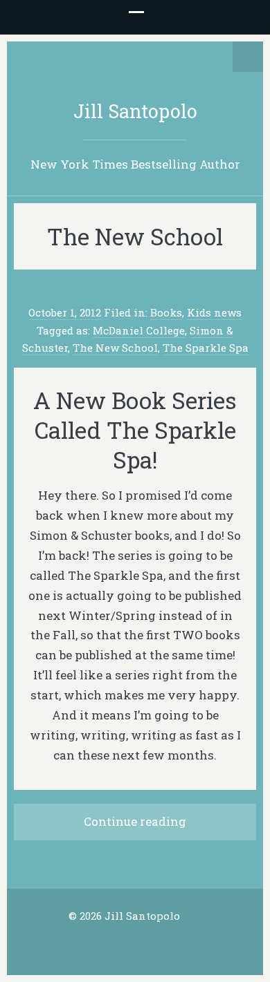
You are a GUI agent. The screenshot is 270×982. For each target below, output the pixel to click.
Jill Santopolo (135, 111)
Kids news (214, 312)
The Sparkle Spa (206, 348)
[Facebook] (135, 943)
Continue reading (135, 821)
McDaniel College (139, 330)
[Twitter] (113, 943)
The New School (115, 348)
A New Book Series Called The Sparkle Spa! (135, 430)
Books (166, 312)
